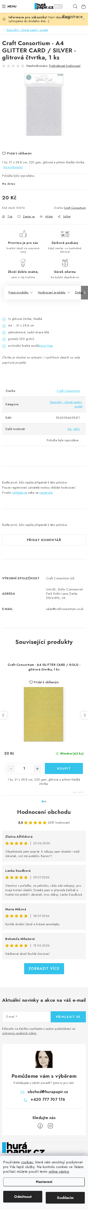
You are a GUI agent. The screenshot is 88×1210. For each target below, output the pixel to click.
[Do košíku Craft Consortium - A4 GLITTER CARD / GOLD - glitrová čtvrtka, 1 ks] (64, 768)
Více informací (13, 167)
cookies (27, 1162)
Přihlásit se (68, 1017)
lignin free (46, 346)
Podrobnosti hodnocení (65, 66)
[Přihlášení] (57, 6)
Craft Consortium (75, 208)
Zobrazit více (44, 968)
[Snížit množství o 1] (11, 769)
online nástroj (59, 1171)
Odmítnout (23, 1196)
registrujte (45, 493)
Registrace (66, 6)
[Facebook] (40, 1125)
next (84, 715)
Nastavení (44, 1181)
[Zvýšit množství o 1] (37, 769)
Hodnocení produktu (52, 292)
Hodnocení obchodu (44, 812)
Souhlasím (65, 1197)
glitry (76, 429)
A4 (69, 429)
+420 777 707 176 (48, 1099)
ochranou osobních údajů (19, 1033)
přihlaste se (19, 493)
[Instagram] (50, 1125)
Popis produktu (18, 292)
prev (3, 715)
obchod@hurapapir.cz (48, 1092)
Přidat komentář (44, 540)
